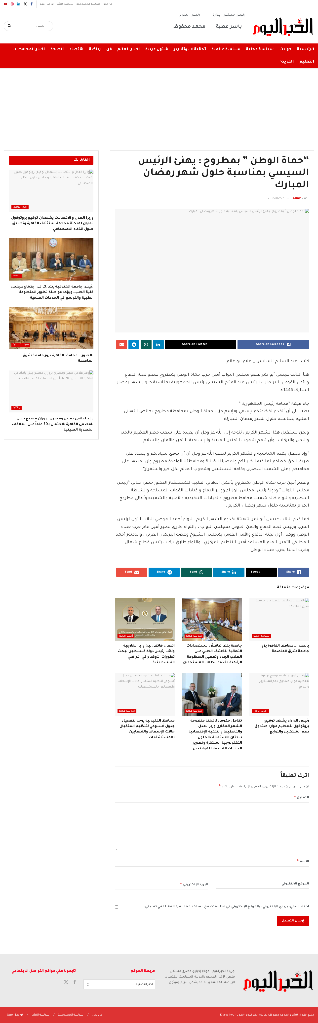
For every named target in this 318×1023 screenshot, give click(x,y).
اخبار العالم (128, 49)
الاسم (302, 860)
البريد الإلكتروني (194, 883)
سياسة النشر (65, 4)
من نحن (107, 4)
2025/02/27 (276, 198)
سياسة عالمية (225, 49)
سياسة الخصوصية (88, 4)
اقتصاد (76, 49)
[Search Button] (9, 26)
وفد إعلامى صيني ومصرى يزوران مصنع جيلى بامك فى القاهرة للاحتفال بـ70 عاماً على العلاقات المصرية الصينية (52, 424)
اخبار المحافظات (28, 49)
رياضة (95, 49)
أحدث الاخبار (126, 636)
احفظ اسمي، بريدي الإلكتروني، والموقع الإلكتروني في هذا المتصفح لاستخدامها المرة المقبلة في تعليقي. (226, 907)
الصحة (57, 49)
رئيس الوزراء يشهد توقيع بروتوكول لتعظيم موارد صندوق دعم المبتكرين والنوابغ (282, 726)
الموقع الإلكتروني (295, 884)
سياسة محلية (260, 49)
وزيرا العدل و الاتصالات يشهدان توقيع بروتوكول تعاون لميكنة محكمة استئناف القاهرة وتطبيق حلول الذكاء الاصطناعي (52, 223)
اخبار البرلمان (20, 207)
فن (109, 49)
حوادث (285, 49)
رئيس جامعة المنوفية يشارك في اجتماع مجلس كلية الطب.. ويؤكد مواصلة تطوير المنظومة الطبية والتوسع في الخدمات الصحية (52, 292)
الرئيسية (305, 49)
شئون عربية (156, 49)
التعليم (306, 62)
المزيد (288, 62)
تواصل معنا (47, 4)
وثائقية (16, 407)
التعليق (301, 797)
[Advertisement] (159, 106)
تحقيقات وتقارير (190, 49)
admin (296, 198)
